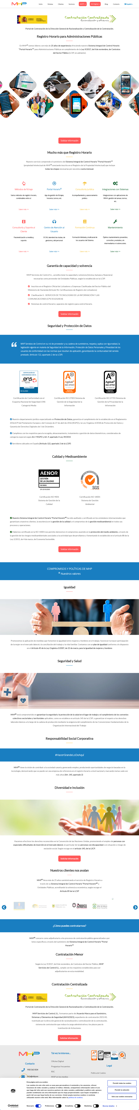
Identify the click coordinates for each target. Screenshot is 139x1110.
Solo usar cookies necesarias (122, 1096)
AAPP (82, 4)
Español (129, 4)
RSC (53, 1071)
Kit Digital (95, 4)
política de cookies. (75, 1097)
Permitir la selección (122, 1090)
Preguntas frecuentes (60, 1066)
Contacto (116, 4)
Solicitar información (69, 140)
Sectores (72, 4)
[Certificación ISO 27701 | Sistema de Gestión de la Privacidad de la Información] (110, 382)
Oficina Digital (57, 1061)
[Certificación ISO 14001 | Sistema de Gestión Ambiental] (90, 480)
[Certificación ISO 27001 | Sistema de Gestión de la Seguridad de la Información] (69, 382)
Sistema (50, 4)
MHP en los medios (59, 1077)
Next (134, 906)
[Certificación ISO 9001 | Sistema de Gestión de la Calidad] (49, 480)
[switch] (58, 1106)
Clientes (61, 4)
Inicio (41, 4)
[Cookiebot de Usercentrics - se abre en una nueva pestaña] (13, 1106)
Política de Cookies (98, 1073)
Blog (106, 4)
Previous (3, 906)
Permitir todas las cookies (122, 1083)
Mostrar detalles (108, 1106)
